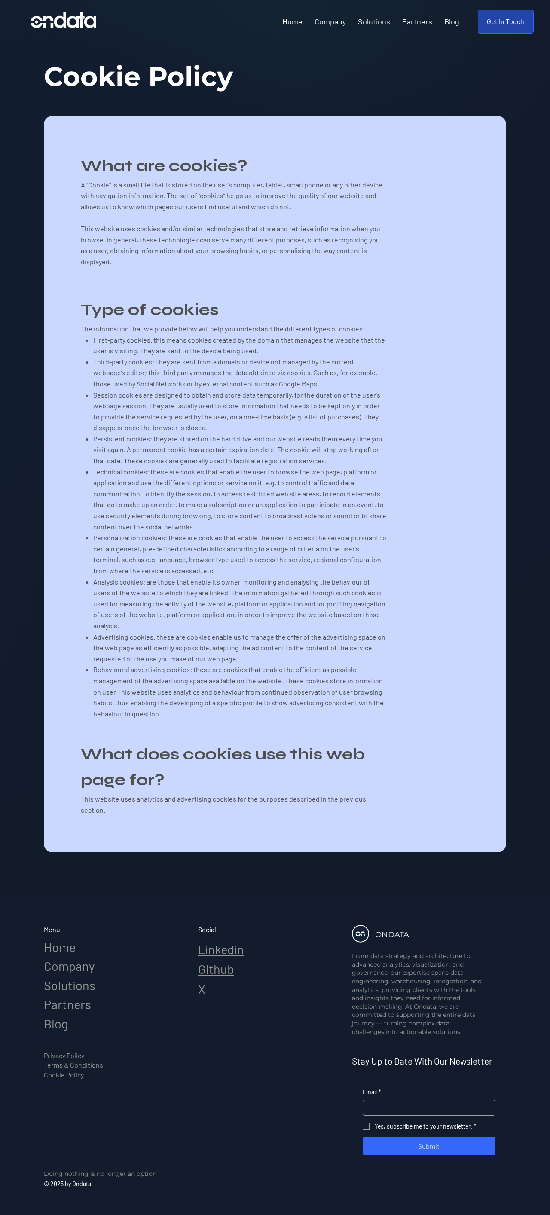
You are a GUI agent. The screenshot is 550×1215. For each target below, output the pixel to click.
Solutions (69, 985)
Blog (56, 1023)
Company (69, 965)
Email (372, 1092)
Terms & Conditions (73, 1065)
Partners (67, 1004)
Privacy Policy (64, 1055)
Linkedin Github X (221, 969)
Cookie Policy (64, 1075)
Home (60, 947)
